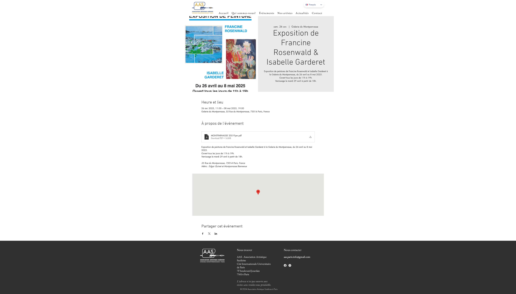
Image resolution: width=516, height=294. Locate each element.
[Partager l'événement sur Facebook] (202, 234)
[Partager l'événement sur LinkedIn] (216, 234)
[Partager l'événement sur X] (209, 234)
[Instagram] (290, 265)
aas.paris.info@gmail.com (297, 257)
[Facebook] (285, 265)
